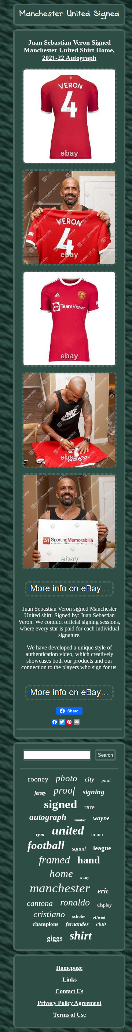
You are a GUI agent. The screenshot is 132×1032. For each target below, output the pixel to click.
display (104, 905)
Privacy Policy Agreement (69, 1003)
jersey (40, 793)
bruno (97, 834)
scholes (78, 916)
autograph (47, 817)
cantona (40, 903)
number (80, 820)
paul (106, 780)
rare (89, 807)
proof (65, 790)
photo (66, 778)
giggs (54, 938)
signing (93, 792)
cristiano (49, 914)
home (61, 873)
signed (60, 804)
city (89, 779)
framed (54, 860)
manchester (60, 888)
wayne (101, 818)
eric (103, 890)
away (84, 877)
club (101, 924)
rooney (38, 779)
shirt (81, 935)
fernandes (77, 924)
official (99, 917)
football (46, 845)
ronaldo (75, 902)
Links (69, 979)
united (68, 830)
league (102, 848)
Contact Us (69, 991)
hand (88, 860)
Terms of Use (69, 1015)
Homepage (69, 968)
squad (79, 848)
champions (45, 924)
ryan (40, 834)
